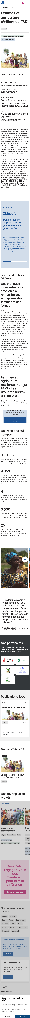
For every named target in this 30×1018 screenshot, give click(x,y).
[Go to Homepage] (2, 2)
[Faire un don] (23, 3)
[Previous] (25, 552)
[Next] (25, 559)
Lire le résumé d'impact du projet (13, 192)
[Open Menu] (27, 2)
